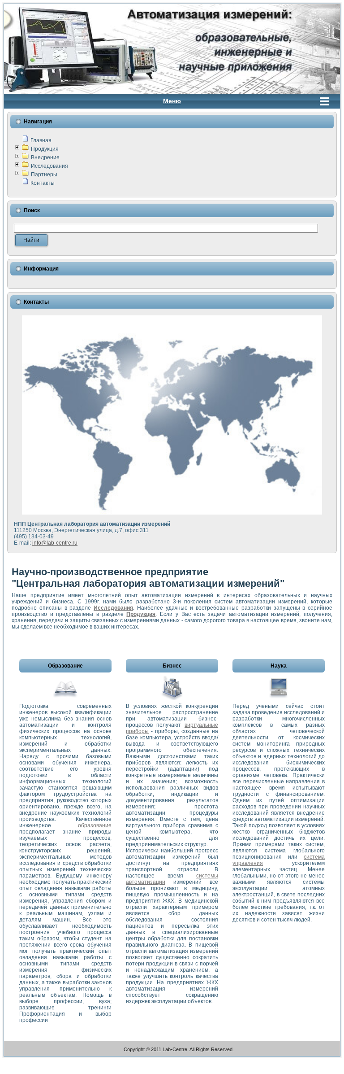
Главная (41, 140)
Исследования (49, 166)
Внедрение (45, 157)
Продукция (45, 149)
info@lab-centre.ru (54, 543)
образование (95, 825)
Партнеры (44, 174)
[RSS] (13, 1050)
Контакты (42, 183)
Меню (172, 101)
